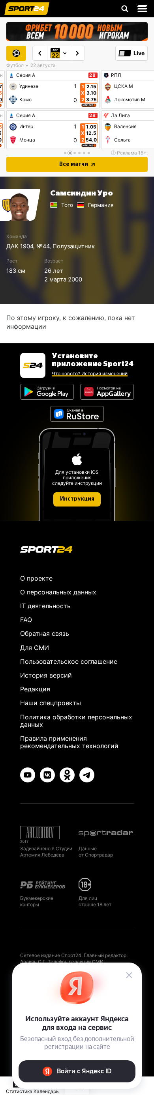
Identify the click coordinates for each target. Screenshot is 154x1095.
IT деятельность (45, 606)
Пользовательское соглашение (68, 661)
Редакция (35, 689)
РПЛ (116, 75)
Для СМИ (34, 648)
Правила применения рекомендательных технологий (69, 742)
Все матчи (73, 164)
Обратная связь (44, 633)
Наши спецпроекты (50, 703)
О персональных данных (58, 592)
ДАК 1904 (19, 246)
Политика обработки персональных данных (76, 720)
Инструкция (77, 499)
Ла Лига (120, 115)
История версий (46, 675)
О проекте (36, 578)
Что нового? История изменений (90, 373)
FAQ (26, 620)
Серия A (25, 75)
